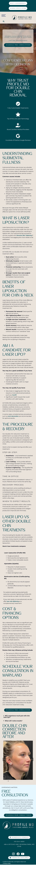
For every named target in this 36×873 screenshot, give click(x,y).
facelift (14, 395)
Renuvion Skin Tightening (24, 235)
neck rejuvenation (13, 416)
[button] (3, 21)
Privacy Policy (7, 863)
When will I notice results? (13, 721)
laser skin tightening (13, 601)
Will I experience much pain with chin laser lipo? (17, 716)
